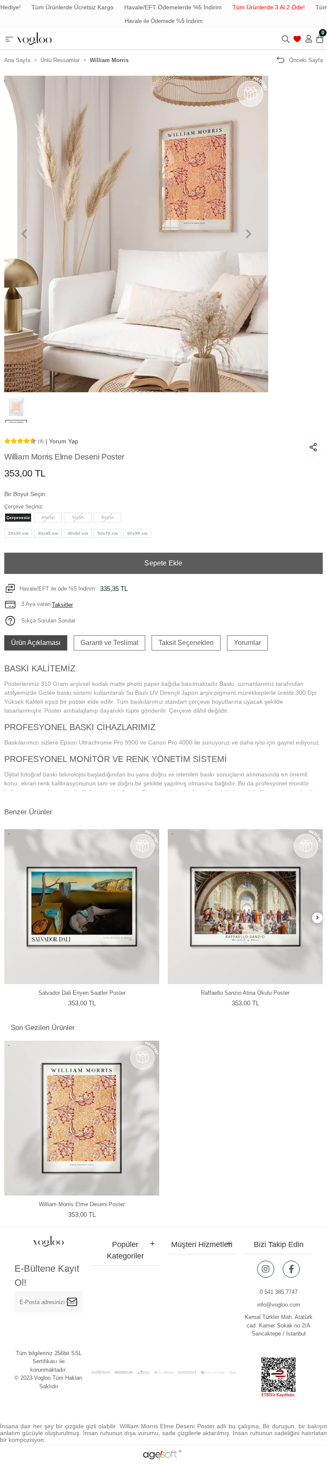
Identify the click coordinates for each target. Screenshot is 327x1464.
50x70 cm (108, 533)
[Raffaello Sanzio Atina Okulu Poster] (245, 906)
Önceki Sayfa (306, 60)
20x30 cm (18, 533)
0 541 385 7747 (279, 1292)
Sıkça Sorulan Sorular (47, 620)
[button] (24, 234)
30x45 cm (48, 533)
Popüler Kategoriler (125, 1250)
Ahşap (47, 517)
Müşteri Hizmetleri (201, 1244)
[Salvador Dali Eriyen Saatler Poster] (81, 906)
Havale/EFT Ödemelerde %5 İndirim (153, 7)
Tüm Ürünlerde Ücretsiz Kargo (52, 7)
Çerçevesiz (18, 517)
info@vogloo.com (278, 1304)
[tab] (35, 643)
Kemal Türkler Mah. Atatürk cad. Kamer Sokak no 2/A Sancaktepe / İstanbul (279, 1325)
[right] (317, 918)
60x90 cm (137, 533)
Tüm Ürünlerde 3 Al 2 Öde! (248, 7)
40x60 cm (78, 533)
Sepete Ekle (163, 563)
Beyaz (107, 517)
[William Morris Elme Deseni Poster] (81, 1118)
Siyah (78, 517)
